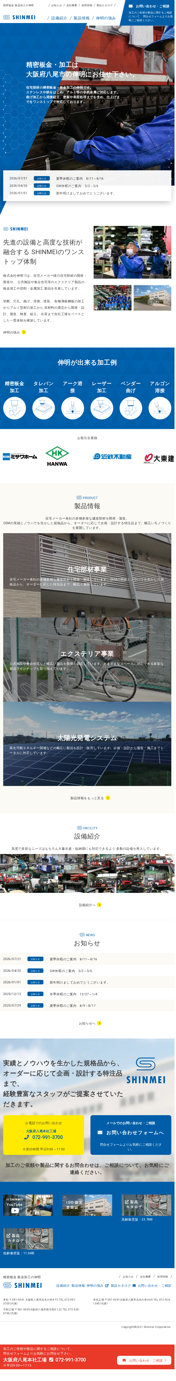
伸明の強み (11, 332)
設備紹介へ (87, 904)
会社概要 (71, 5)
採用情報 (87, 5)
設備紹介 (63, 1285)
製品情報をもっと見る (87, 798)
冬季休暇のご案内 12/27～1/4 (73, 994)
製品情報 (78, 1285)
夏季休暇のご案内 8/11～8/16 (80, 178)
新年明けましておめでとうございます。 (86, 193)
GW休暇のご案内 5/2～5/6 (77, 185)
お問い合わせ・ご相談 (154, 1285)
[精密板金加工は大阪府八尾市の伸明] (19, 17)
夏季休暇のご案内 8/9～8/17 (73, 1005)
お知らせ (56, 5)
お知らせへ (87, 1023)
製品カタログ (105, 5)
